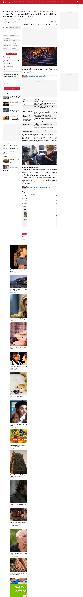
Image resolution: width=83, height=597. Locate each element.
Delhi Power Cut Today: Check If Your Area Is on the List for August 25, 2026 (15, 104)
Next (56, 215)
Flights (5, 27)
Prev (23, 215)
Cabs (17, 27)
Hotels (11, 27)
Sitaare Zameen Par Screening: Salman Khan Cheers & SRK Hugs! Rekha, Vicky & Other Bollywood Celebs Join (15, 148)
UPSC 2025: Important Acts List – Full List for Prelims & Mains (15, 161)
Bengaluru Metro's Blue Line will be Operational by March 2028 (15, 98)
